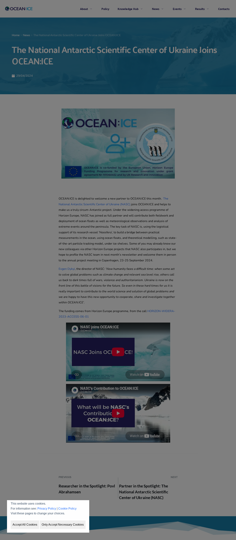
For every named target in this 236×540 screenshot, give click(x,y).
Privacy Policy (46, 508)
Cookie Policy (67, 508)
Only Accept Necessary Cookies (63, 524)
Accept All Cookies (25, 524)
